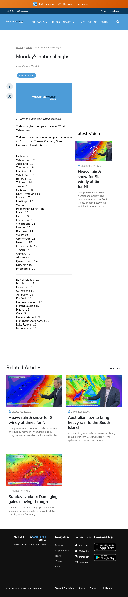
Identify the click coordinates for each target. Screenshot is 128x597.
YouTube (83, 562)
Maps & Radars (61, 22)
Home (19, 47)
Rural (105, 22)
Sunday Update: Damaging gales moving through (33, 499)
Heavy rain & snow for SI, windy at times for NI (91, 179)
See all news (115, 368)
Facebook (84, 545)
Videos (92, 22)
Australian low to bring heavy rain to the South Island (89, 422)
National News (26, 75)
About (103, 11)
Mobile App (115, 11)
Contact (93, 588)
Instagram (84, 556)
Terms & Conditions (64, 588)
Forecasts (37, 22)
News (81, 22)
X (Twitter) (84, 551)
